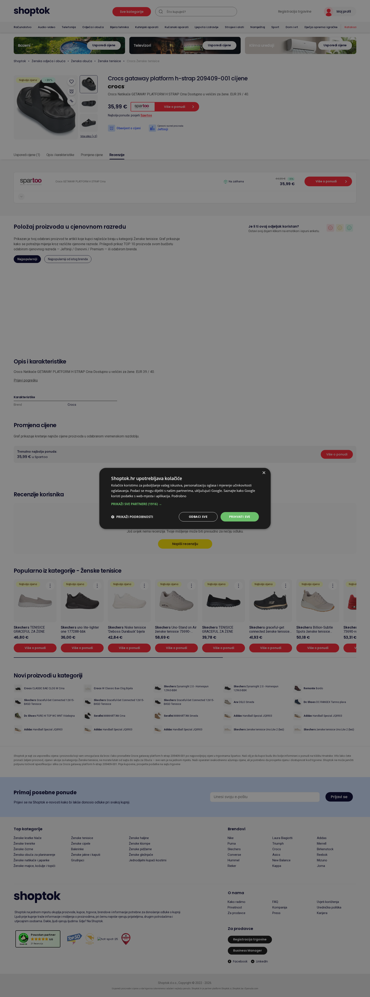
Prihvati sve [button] (239, 517)
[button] (185, 504)
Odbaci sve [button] (198, 517)
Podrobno (179, 496)
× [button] (263, 472)
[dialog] (185, 498)
